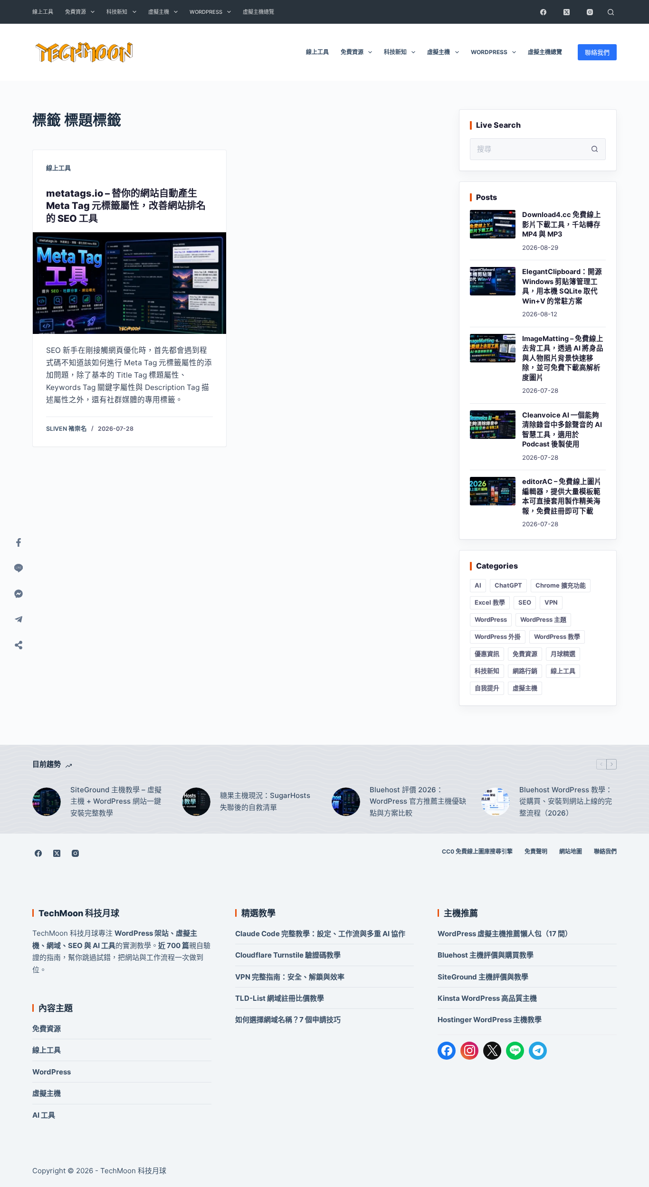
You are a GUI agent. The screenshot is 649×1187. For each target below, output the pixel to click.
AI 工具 (43, 1115)
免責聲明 (536, 851)
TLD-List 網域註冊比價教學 (279, 998)
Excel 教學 (490, 602)
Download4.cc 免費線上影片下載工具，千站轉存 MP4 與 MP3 (561, 224)
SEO (524, 602)
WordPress (206, 12)
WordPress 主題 (543, 619)
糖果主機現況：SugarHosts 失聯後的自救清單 (265, 801)
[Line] (19, 568)
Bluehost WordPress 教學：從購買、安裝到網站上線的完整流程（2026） (565, 801)
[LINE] (515, 1051)
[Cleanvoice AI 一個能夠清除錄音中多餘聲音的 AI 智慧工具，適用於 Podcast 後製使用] (492, 424)
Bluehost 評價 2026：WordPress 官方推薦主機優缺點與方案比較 (418, 801)
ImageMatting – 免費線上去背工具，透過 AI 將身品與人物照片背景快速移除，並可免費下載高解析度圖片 (562, 358)
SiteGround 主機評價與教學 (483, 976)
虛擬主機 (158, 12)
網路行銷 (525, 670)
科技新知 (116, 12)
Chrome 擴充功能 (560, 585)
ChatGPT (508, 585)
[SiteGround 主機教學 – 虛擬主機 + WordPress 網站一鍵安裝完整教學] (46, 802)
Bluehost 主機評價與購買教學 (486, 954)
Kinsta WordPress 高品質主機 (487, 998)
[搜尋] (611, 12)
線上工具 (42, 12)
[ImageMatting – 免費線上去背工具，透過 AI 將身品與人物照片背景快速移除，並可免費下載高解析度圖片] (492, 348)
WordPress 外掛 (498, 636)
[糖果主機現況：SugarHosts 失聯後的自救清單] (196, 802)
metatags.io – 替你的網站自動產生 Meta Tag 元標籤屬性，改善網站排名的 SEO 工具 (126, 206)
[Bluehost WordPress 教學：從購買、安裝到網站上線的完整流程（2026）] (495, 802)
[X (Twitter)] (567, 12)
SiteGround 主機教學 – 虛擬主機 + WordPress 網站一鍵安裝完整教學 (116, 801)
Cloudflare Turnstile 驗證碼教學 (288, 954)
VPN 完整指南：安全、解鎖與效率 (289, 976)
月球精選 (563, 653)
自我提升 (487, 688)
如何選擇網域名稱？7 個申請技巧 (288, 1019)
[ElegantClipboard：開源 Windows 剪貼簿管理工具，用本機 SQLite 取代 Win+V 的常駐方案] (492, 281)
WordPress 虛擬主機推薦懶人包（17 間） (505, 933)
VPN (551, 602)
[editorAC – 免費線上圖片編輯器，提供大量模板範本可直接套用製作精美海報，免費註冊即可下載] (492, 491)
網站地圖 (570, 851)
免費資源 (75, 12)
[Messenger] (19, 594)
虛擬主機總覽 (258, 12)
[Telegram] (538, 1051)
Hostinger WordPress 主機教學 (490, 1019)
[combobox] (527, 149)
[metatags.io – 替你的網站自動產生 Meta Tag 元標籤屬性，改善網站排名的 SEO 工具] (129, 283)
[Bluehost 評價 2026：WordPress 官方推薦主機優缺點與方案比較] (346, 802)
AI (478, 585)
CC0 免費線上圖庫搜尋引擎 (477, 851)
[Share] (19, 645)
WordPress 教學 (557, 636)
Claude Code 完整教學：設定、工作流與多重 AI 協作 (320, 933)
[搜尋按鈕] (594, 149)
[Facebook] (543, 12)
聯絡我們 (597, 52)
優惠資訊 (487, 653)
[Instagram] (590, 12)
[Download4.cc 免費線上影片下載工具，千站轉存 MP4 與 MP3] (492, 224)
